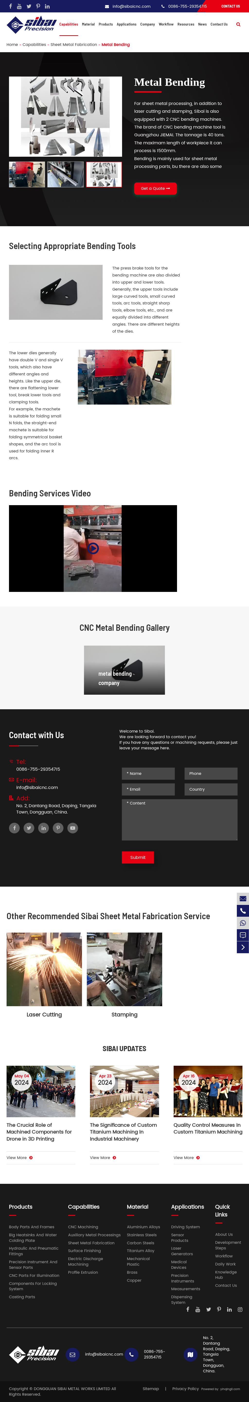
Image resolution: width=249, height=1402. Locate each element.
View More (17, 1158)
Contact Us (231, 6)
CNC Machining (83, 1227)
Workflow (166, 24)
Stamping (125, 1015)
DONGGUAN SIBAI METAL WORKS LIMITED (72, 1389)
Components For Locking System (33, 1286)
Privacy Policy (185, 1389)
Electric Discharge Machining (85, 1261)
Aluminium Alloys (143, 1227)
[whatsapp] (243, 923)
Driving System (185, 1227)
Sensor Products (179, 1238)
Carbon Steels (140, 1243)
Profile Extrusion (83, 1272)
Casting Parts (22, 1297)
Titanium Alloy (140, 1251)
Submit (137, 857)
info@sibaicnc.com (132, 6)
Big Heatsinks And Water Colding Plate (33, 1238)
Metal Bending (116, 45)
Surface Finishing (84, 1251)
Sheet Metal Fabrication (74, 45)
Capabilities (68, 24)
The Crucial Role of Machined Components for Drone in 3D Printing (39, 1132)
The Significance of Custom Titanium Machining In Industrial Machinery (123, 1132)
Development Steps (228, 1245)
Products (106, 24)
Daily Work (225, 1264)
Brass (132, 1272)
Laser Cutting (44, 1015)
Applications (126, 24)
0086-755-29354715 (187, 6)
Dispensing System (181, 1300)
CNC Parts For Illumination (34, 1276)
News (202, 24)
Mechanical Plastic (138, 1261)
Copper (134, 1280)
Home (12, 45)
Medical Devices (179, 1265)
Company (147, 24)
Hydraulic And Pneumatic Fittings (34, 1251)
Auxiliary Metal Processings (94, 1235)
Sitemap (151, 1389)
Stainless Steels (142, 1235)
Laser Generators (182, 1251)
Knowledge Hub (226, 1275)
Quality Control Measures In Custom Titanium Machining (208, 1129)
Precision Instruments (182, 1278)
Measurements (185, 1289)
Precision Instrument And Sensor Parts (33, 1265)
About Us (224, 1235)
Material (88, 24)
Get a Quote (153, 188)
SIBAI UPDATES (124, 1048)
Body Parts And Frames (31, 1227)
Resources (186, 24)
